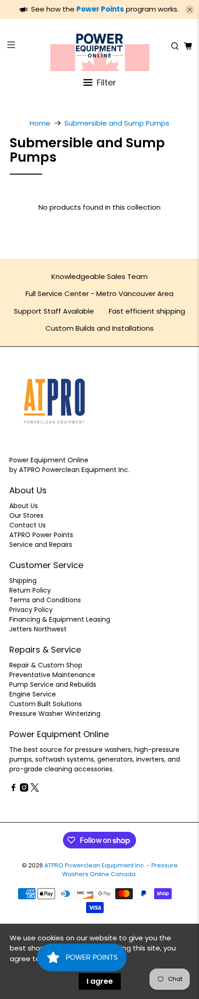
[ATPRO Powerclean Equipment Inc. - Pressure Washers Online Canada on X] (35, 789)
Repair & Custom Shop (45, 665)
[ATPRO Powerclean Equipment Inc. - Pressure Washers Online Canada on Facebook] (13, 789)
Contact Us (27, 525)
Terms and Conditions (45, 600)
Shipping (23, 580)
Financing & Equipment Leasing (59, 619)
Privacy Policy (31, 609)
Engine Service (32, 694)
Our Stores (26, 515)
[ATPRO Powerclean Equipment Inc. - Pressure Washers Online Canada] (99, 46)
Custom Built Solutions (45, 703)
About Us (23, 505)
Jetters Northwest (38, 629)
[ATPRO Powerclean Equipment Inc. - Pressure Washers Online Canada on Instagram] (24, 789)
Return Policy (30, 590)
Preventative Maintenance (52, 674)
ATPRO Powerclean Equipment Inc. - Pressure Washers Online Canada (111, 869)
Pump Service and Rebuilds (52, 684)
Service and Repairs (40, 544)
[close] (189, 9)
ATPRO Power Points (41, 534)
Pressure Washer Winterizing (54, 713)
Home (40, 123)
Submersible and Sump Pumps (116, 123)
